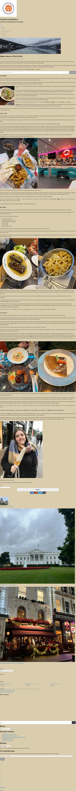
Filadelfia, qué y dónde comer (7, 740)
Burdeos (6, 688)
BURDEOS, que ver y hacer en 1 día (6, 683)
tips (28, 688)
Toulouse (12, 688)
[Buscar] (74, 722)
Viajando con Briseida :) (9, 19)
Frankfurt (19, 99)
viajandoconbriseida (19, 59)
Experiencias (26, 688)
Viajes (3, 28)
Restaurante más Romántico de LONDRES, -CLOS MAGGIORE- (12, 663)
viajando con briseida (33, 688)
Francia (9, 688)
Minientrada (2, 59)
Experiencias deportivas (6, 31)
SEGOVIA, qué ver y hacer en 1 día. (56, 683)
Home (3, 26)
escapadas (22, 688)
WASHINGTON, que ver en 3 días (8, 738)
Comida (3, 34)
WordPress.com (3, 787)
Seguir (2, 759)
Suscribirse (73, 72)
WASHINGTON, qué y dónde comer (6, 506)
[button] (19, 163)
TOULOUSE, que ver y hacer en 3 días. (31, 683)
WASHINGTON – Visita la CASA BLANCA (8, 584)
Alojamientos (4, 36)
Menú (1, 24)
